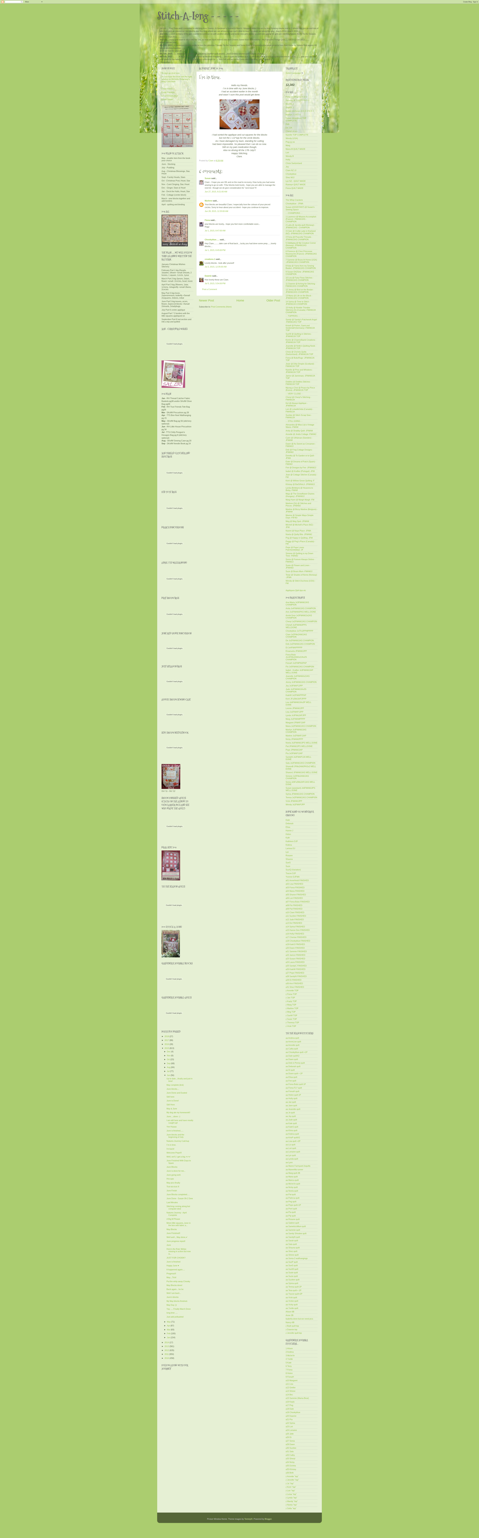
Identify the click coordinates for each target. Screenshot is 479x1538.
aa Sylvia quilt (292, 1283)
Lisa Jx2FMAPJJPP (294, 712)
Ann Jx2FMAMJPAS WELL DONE (301, 612)
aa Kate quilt (291, 1123)
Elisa (288, 827)
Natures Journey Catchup (178, 1141)
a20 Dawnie (291, 1416)
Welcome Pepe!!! (174, 1153)
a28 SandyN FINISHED (296, 976)
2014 (167, 1342)
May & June (172, 1108)
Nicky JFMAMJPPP (294, 739)
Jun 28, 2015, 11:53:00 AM (216, 211)
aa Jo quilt (290, 1112)
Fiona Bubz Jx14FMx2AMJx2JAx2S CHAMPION (296, 657)
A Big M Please (173, 1219)
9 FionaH (290, 1377)
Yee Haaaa (172, 1127)
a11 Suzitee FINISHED (296, 916)
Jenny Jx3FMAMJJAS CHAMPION (301, 682)
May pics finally (173, 1183)
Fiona (207, 220)
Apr (169, 1325)
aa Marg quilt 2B (293, 1173)
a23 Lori (289, 1426)
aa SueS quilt (292, 1265)
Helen (288, 834)
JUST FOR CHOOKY (176, 1258)
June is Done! (173, 1100)
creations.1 (210, 259)
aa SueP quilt (292, 1262)
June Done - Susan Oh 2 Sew (180, 1198)
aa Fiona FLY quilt (294, 1088)
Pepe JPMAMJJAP (294, 750)
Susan (208, 178)
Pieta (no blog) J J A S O (296, 97)
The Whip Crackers (294, 200)
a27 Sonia (290, 1441)
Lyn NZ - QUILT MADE (296, 181)
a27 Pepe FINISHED (295, 973)
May (169, 1322)
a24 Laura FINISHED (295, 962)
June (169, 1245)
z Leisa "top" (291, 1494)
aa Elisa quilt (291, 1077)
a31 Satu (290, 1451)
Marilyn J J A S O (293, 114)
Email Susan (167, 99)
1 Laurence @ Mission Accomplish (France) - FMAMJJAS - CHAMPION (301, 219)
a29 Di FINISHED (293, 980)
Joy (287, 167)
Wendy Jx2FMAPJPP (295, 804)
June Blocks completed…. (178, 1194)
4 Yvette (289, 1359)
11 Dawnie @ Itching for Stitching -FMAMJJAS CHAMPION (301, 285)
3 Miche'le (290, 1355)
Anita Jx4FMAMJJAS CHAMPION (301, 608)
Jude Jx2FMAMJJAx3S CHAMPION (296, 690)
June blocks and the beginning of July (175, 1136)
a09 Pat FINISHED (294, 909)
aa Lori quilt (291, 1148)
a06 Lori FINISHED (294, 898)
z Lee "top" (290, 1490)
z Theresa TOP (292, 1022)
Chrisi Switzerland (294, 163)
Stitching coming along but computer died (178, 1207)
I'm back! (170, 1149)
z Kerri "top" (291, 1487)
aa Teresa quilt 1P (294, 1287)
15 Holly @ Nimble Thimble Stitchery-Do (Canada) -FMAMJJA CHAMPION (301, 310)
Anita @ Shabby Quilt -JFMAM (299, 431)
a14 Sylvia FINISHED (295, 926)
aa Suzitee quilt (292, 1280)
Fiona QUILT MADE (294, 188)
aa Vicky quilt (292, 1304)
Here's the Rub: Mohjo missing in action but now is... (179, 1251)
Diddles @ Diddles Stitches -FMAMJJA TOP (298, 383)
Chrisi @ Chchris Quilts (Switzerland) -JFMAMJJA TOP (299, 353)
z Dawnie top (291, 1329)
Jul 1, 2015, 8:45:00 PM (215, 250)
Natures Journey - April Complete (177, 1213)
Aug (169, 1067)
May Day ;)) (172, 1305)
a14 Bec (289, 1394)
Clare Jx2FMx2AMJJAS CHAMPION (296, 635)
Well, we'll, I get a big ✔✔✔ (178, 1157)
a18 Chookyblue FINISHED (298, 941)
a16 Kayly (290, 1402)
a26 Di (289, 1437)
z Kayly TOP (291, 1001)
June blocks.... (173, 1089)
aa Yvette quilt (292, 1308)
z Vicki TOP (291, 1026)
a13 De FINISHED (294, 923)
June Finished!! (173, 1233)
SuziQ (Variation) (293, 870)
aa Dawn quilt (292, 1059)
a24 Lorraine (291, 1430)
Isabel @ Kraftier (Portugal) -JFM (300, 471)
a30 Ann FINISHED (294, 983)
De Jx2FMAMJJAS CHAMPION (300, 640)
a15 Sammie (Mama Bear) (297, 1398)
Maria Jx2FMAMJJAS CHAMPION (301, 726)
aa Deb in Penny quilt (295, 1063)
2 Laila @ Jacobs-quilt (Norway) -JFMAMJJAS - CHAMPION (300, 226)
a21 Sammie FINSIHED (296, 951)
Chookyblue (291, 174)
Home (240, 300)
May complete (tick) (175, 1085)
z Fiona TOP (291, 994)
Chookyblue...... (212, 239)
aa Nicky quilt (292, 1187)
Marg (288, 145)
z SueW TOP (291, 1015)
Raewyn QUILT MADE (296, 184)
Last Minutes (172, 1202)
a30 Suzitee (291, 1448)
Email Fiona (167, 89)
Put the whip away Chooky (178, 1281)
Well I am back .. (174, 1293)
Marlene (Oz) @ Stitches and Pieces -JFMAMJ (298, 504)
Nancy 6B (290, 1322)
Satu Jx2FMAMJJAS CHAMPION (300, 763)
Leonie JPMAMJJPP (295, 708)
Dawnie (208, 276)
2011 (167, 1354)
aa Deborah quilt (293, 1066)
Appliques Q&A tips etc (296, 590)
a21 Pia (289, 1419)
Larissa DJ (290, 848)
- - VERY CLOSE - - (294, 394)
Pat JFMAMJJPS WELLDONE (299, 746)
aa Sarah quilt (292, 1240)
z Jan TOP (290, 997)
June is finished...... (175, 1131)
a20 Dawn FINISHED (295, 948)
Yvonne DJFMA (293, 877)
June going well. (174, 1175)
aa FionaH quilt (292, 1091)
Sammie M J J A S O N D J (297, 100)
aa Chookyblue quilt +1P (296, 1052)
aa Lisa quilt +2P (293, 1141)
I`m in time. (171, 1145)
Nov (169, 1055)
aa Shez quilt (291, 1251)
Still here (170, 1097)
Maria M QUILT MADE (295, 149)
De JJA (289, 128)
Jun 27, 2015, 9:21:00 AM (216, 191)
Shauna (289, 859)
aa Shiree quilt (292, 1255)
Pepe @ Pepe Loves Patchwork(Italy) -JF (295, 548)
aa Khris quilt (291, 1130)
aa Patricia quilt (292, 1198)
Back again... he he (175, 1289)
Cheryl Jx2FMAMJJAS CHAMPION (301, 621)
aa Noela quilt (292, 1191)
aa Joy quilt (291, 1116)
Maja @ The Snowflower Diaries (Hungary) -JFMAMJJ (300, 495)
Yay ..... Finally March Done (179, 1309)
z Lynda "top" (291, 1498)
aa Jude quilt (291, 1120)
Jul (168, 1071)
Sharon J (290, 107)
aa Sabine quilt (292, 1223)
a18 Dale (290, 1409)
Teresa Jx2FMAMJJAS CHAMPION (301, 797)
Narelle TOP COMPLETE (297, 135)
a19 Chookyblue (293, 1412)
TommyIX (248, 1519)
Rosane (289, 855)
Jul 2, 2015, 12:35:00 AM (216, 267)
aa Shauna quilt (293, 1247)
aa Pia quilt (291, 1212)
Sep (169, 1063)
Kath (288, 838)
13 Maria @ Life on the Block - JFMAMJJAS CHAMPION (299, 296)
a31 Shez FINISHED (295, 987)
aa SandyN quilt (293, 1237)
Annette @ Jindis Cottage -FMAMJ (301, 434)
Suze (288, 866)
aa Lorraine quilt (293, 1152)
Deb (287, 124)
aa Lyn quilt (291, 1155)
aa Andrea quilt (292, 1038)
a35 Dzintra (291, 1466)
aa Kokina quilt (292, 1134)
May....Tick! (171, 1277)
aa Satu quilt (291, 1244)
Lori (287, 152)
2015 (167, 1048)
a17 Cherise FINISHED (296, 937)
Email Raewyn (168, 92)
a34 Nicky (290, 1462)
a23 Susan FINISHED (295, 958)
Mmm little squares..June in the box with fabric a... (179, 1224)
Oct (168, 1059)
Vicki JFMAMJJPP (294, 801)
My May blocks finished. (177, 1301)
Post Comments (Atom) (221, 307)
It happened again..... (176, 1269)
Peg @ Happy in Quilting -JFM (299, 538)
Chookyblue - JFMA (294, 203)
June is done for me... (176, 1171)
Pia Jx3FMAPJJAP (294, 753)
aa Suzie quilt (292, 1276)
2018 (167, 1036)
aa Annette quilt (292, 1045)
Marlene (208, 201)
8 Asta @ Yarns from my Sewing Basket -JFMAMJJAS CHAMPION (301, 267)
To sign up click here (171, 73)
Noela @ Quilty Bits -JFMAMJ (299, 534)
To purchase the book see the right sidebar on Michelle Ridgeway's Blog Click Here (177, 79)
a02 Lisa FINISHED (294, 884)
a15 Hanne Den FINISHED (298, 930)
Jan (169, 1337)
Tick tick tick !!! (173, 1186)
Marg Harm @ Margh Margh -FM (300, 500)
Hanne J (289, 830)
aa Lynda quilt (292, 1159)
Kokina (289, 845)
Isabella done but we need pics (299, 1319)
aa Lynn (289, 1162)
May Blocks (172, 1229)
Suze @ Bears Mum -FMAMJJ (299, 571)
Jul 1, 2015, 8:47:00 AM (215, 230)
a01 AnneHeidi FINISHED (297, 880)
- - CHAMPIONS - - (294, 213)
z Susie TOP (291, 1019)
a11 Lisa (289, 1384)
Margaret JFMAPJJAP (295, 722)
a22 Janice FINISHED (295, 955)
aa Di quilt (290, 1070)
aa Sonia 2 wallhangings (297, 1258)
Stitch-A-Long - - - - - (198, 16)
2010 (167, 1358)
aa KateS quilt (292, 1127)
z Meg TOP (291, 1012)
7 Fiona (289, 1370)
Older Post (273, 300)
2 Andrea (290, 1352)
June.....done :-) (173, 1116)
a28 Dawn (290, 1444)
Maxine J (290, 104)
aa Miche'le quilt (293, 1184)
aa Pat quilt (291, 1194)
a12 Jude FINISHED (295, 919)
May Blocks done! (174, 1285)
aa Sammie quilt (293, 1230)
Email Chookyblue (170, 96)
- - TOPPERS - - (293, 316)
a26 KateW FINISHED (295, 969)
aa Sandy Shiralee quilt (296, 1233)
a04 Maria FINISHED (295, 891)
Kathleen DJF (292, 841)
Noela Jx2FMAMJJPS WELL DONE (301, 743)
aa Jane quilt (291, 1105)
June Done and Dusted (177, 1093)
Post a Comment (209, 289)
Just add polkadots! (175, 1317)
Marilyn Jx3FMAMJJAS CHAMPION (296, 731)
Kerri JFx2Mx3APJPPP (296, 699)
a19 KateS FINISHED (295, 944)
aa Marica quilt (292, 1180)
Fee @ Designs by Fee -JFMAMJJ (301, 467)
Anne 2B (289, 1315)
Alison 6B (290, 1312)
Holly (288, 159)
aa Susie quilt (292, 1272)
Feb (169, 1333)
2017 (167, 1040)
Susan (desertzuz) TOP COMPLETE (296, 119)
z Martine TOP (292, 1008)
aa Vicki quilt (291, 1297)
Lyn (287, 852)
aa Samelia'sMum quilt (296, 1226)
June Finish (172, 1190)
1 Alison (289, 1348)
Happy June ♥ (173, 1265)
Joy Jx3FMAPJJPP (294, 686)
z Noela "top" (291, 1505)
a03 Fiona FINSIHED (295, 887)
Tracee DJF (291, 873)
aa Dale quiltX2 (292, 1056)
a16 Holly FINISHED (295, 934)
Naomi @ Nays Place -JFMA (298, 531)
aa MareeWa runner (294, 1169)
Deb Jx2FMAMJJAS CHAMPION (300, 644)
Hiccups (170, 1179)
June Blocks (172, 1167)
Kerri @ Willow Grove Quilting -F (300, 480)
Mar (169, 1329)
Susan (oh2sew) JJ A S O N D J (300, 111)
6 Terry (289, 1366)
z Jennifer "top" (292, 1480)
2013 (167, 1346)
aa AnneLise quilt (293, 1041)
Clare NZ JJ (291, 170)
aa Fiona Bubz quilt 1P (296, 1084)
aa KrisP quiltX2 (293, 1137)
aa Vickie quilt (292, 1301)
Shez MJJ (290, 177)
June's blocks (173, 1297)
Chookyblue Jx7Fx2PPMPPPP (299, 631)
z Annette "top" (292, 1476)
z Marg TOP (291, 1005)
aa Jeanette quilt (293, 1109)
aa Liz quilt (290, 1144)
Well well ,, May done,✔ (177, 1237)
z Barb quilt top (292, 1326)
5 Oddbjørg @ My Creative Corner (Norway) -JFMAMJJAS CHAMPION (301, 245)
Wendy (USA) (292, 138)
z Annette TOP (292, 990)
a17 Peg (289, 1405)
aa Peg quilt (291, 1201)
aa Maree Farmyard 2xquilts (298, 1166)
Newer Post (206, 300)
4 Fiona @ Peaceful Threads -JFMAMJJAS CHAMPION (299, 238)
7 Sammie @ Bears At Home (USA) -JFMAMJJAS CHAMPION (301, 261)
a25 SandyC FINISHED (296, 966)
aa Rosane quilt (293, 1219)
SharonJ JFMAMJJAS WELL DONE (301, 772)
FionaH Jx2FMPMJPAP (296, 663)
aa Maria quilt (292, 1176)
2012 (167, 1350)
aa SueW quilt (292, 1269)
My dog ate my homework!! (178, 1112)
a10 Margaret (291, 1380)
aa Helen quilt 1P (293, 1095)
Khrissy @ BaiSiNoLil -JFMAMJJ (300, 484)
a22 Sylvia (290, 1423)
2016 (167, 1044)
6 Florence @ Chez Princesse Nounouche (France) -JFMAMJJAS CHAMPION (301, 253)
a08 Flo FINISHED (294, 905)
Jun (169, 1075)
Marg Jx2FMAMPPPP (295, 719)
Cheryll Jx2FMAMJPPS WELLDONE (296, 626)
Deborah (289, 823)
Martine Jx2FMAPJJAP (296, 735)
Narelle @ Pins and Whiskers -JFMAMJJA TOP (299, 371)
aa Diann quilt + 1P (294, 1073)
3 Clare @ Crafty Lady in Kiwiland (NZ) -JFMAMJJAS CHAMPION (301, 232)
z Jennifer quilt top (294, 1333)
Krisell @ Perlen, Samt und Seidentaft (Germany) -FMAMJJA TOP (300, 327)
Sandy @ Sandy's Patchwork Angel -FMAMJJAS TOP (301, 320)
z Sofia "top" (291, 1508)
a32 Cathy (290, 1455)
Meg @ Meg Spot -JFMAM (297, 521)
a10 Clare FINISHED (295, 912)
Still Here (171, 1104)
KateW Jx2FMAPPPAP (296, 695)
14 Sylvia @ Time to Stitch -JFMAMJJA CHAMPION (298, 302)
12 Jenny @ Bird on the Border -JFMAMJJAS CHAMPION (300, 291)
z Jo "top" (290, 1483)
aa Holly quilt (291, 1098)
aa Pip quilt (291, 1216)
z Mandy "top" (292, 1501)
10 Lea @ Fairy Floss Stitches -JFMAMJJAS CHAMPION (299, 279)
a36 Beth (290, 1473)
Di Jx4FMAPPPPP (294, 647)
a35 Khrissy (291, 1469)
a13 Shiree (290, 1391)
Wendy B (290, 156)
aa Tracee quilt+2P (294, 1294)
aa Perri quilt (291, 1209)
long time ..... (172, 1313)
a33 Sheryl (290, 1458)
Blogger (268, 1519)
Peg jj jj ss (290, 142)
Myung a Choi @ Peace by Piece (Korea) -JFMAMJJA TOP (300, 389)
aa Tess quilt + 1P (293, 1290)
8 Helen (289, 1373)
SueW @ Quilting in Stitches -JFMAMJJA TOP (299, 335)
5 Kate (288, 1362)
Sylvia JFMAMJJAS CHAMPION (300, 794)
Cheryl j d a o (291, 131)
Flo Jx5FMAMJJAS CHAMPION (300, 666)
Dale (288, 820)
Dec (169, 1051)
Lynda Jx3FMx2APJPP (296, 715)
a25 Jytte (290, 1434)
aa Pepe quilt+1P (293, 1205)
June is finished (173, 1262)
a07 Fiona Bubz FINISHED (298, 902)
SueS (288, 862)
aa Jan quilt (291, 1102)
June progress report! (176, 1241)
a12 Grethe (291, 1387)
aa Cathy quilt (292, 1049)
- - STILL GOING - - (294, 421)
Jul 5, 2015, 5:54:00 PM (215, 283)
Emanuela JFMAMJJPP (296, 651)
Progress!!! (171, 1273)
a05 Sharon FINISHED (296, 894)
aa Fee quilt (291, 1081)
